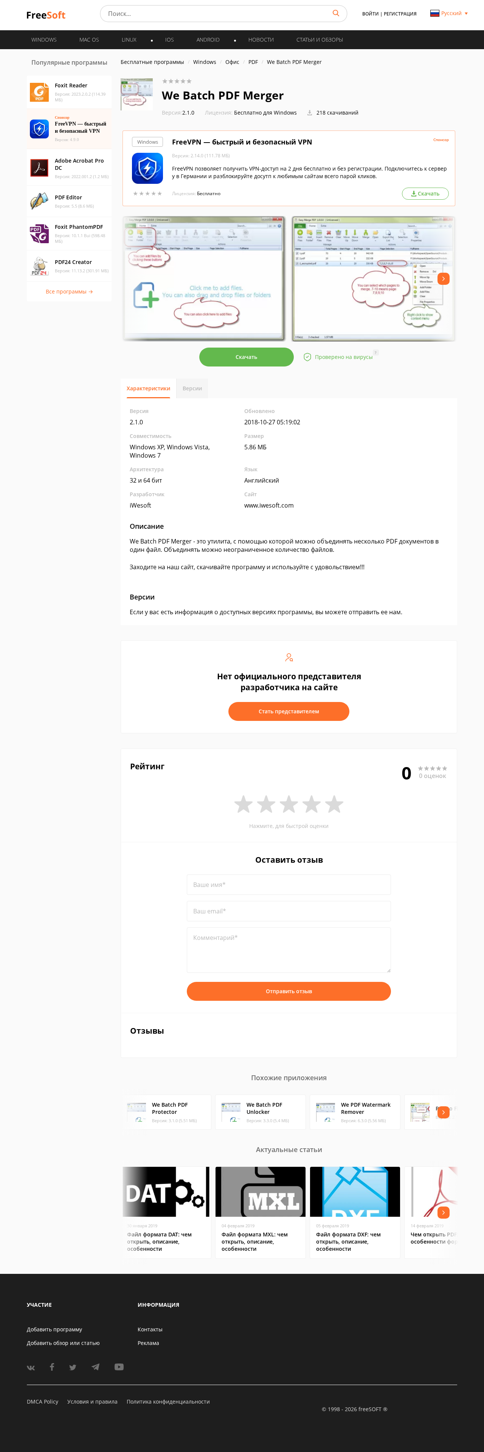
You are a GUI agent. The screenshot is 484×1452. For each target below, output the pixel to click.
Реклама (148, 1342)
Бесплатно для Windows (265, 112)
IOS (169, 39)
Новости (261, 39)
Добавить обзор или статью (63, 1342)
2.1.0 (178, 112)
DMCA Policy (42, 1401)
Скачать (246, 356)
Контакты (150, 1329)
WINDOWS (44, 39)
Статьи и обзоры (319, 39)
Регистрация (400, 14)
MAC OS (89, 39)
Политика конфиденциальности (168, 1401)
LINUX (129, 39)
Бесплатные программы (152, 61)
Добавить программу (54, 1329)
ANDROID (208, 39)
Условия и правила (92, 1401)
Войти (370, 14)
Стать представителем (289, 711)
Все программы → (69, 291)
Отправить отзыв (289, 991)
